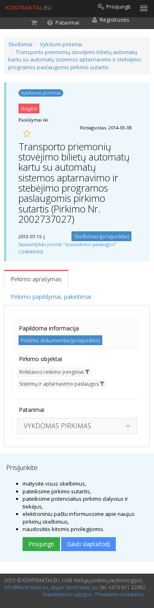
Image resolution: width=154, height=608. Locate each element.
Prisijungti (41, 544)
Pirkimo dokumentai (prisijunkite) (60, 340)
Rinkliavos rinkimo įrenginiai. (52, 371)
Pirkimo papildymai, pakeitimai (51, 297)
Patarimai (31, 410)
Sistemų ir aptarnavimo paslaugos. (59, 383)
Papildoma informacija (49, 328)
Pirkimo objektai (40, 359)
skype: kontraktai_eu (74, 587)
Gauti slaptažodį (88, 544)
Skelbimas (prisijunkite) (101, 236)
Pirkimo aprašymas (36, 279)
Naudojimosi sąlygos (67, 594)
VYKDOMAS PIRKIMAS (57, 425)
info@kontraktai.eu (26, 587)
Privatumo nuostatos (119, 594)
